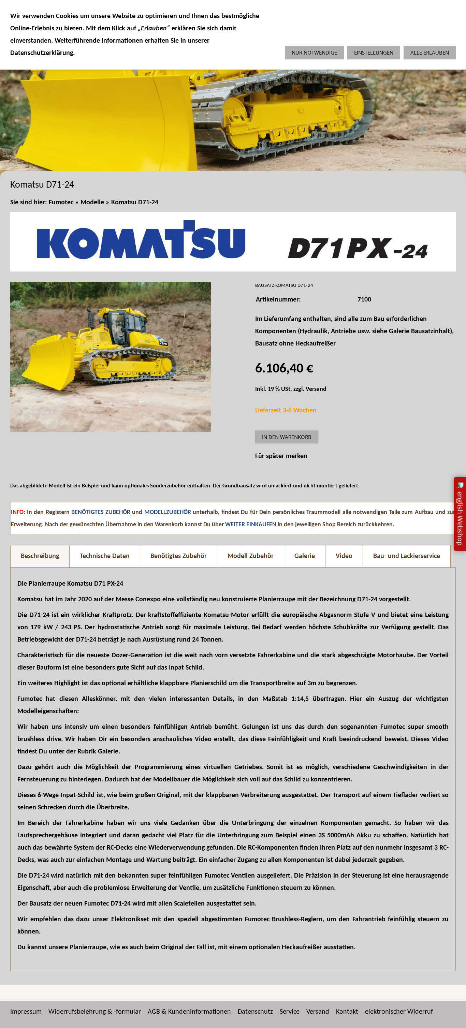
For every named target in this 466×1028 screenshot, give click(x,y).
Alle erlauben (429, 52)
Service (290, 1012)
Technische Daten (105, 556)
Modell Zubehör (251, 556)
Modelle (92, 202)
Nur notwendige (314, 52)
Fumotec (61, 202)
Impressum (26, 1012)
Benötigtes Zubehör (178, 556)
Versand (316, 389)
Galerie (304, 556)
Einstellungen (373, 52)
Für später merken (281, 456)
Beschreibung (40, 556)
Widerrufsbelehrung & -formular (94, 1012)
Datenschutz (255, 1012)
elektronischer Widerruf (399, 1012)
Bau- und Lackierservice (406, 556)
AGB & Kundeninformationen (189, 1012)
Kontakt (347, 1012)
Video (344, 556)
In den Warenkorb (286, 437)
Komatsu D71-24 (134, 202)
